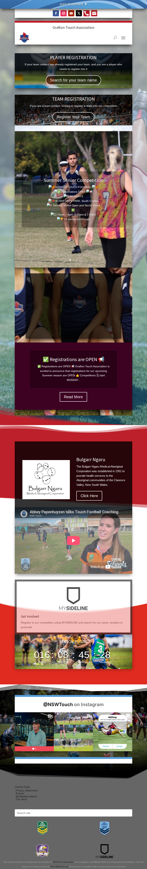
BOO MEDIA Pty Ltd (59, 867)
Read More (73, 397)
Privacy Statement (27, 790)
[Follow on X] (79, 13)
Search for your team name (73, 80)
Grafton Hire (88, 452)
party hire (108, 482)
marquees (91, 482)
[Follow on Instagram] (63, 13)
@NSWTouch (58, 704)
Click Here (89, 503)
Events (20, 793)
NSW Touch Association (63, 862)
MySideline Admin (26, 796)
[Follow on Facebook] (56, 13)
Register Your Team (73, 117)
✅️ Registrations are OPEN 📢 (73, 359)
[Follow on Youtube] (71, 13)
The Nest (21, 799)
